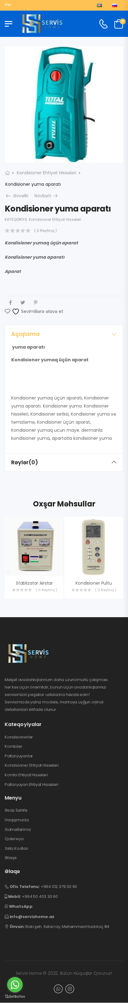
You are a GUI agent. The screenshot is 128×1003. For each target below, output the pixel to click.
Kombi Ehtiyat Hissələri (26, 775)
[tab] (64, 334)
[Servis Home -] (42, 24)
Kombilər (13, 746)
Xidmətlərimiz (18, 829)
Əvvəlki (18, 196)
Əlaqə (10, 857)
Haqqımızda (17, 820)
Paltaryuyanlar (19, 756)
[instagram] (69, 988)
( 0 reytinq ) (45, 231)
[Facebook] (10, 302)
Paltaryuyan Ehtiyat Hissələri (31, 784)
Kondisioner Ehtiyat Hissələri (46, 173)
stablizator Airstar (34, 583)
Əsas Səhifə (16, 810)
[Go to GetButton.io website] (15, 997)
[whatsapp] (58, 988)
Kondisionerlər (19, 737)
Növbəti (46, 196)
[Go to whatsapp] (15, 984)
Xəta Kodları (16, 848)
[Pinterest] (35, 302)
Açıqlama (25, 334)
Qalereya (14, 838)
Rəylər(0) (24, 462)
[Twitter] (23, 302)
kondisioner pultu (93, 583)
